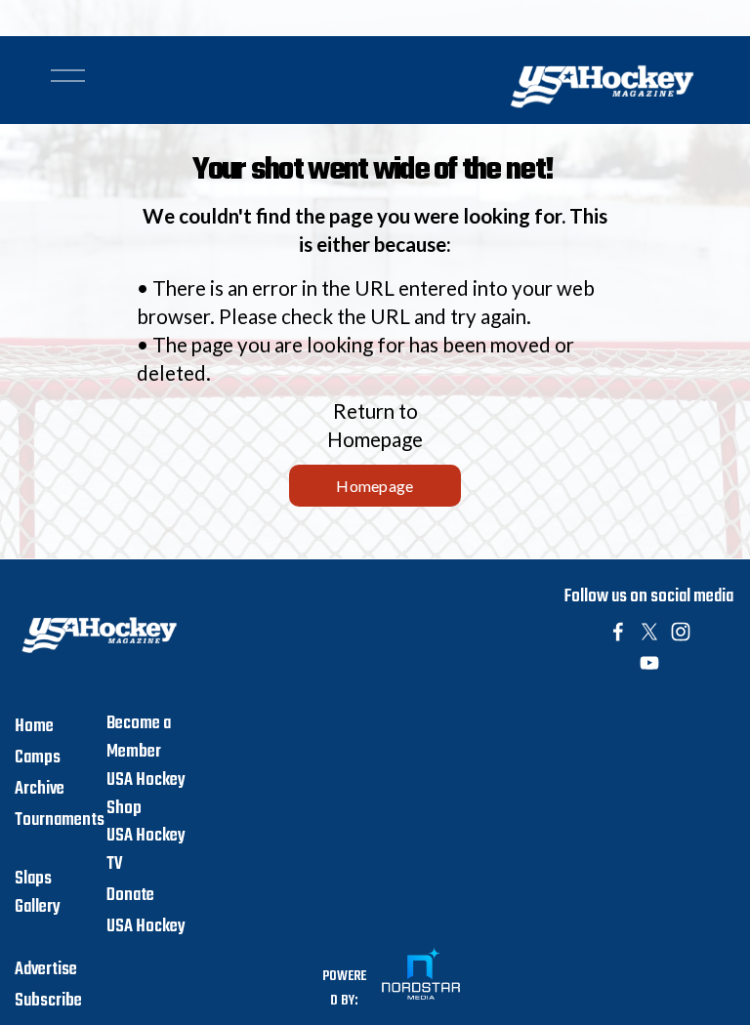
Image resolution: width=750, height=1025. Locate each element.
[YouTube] (649, 663)
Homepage (375, 485)
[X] (649, 631)
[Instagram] (680, 631)
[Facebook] (618, 631)
